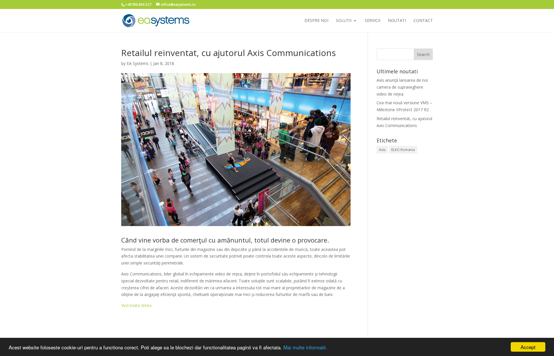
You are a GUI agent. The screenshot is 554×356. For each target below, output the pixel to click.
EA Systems (138, 63)
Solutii (343, 20)
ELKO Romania (403, 149)
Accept (528, 347)
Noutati (397, 20)
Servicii (372, 20)
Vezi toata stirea (136, 305)
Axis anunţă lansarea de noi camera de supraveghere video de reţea (402, 87)
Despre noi (316, 20)
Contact (423, 20)
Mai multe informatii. (305, 347)
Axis (382, 149)
